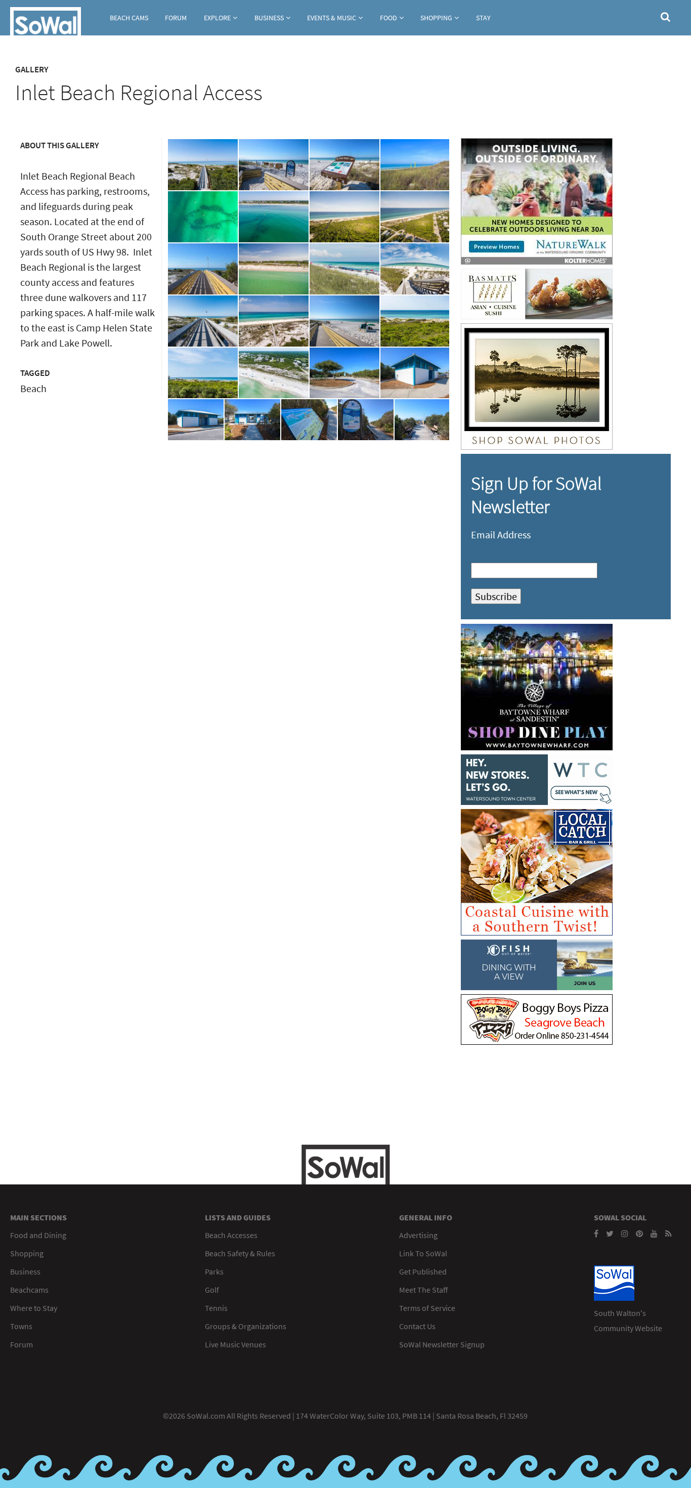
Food (388, 17)
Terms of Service (427, 1308)
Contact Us (417, 1326)
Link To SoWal (423, 1253)
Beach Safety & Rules (240, 1253)
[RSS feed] (668, 1233)
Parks (214, 1271)
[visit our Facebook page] (596, 1233)
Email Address (501, 534)
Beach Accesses (231, 1235)
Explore (217, 17)
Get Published (423, 1271)
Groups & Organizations (245, 1326)
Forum (176, 17)
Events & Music (331, 17)
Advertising (418, 1235)
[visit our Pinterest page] (639, 1233)
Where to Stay (33, 1308)
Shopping (436, 17)
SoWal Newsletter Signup (442, 1344)
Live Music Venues (235, 1344)
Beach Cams (129, 17)
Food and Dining (38, 1235)
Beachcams (29, 1290)
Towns (21, 1326)
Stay (483, 17)
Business (269, 17)
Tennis (216, 1308)
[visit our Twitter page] (610, 1233)
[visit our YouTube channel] (654, 1233)
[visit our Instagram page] (624, 1233)
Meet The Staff (423, 1290)
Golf (212, 1290)
